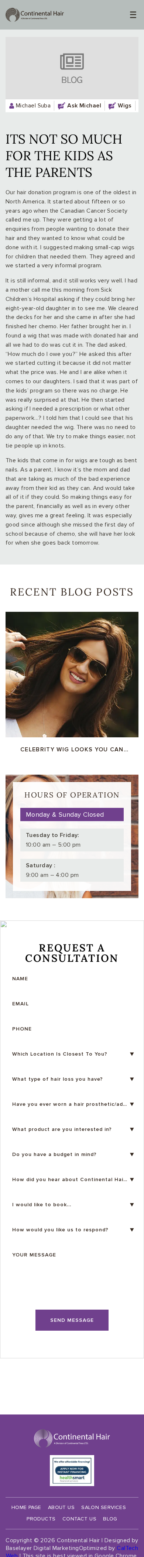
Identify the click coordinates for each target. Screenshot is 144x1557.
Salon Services (103, 1507)
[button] (127, 674)
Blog (110, 1519)
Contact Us (79, 1519)
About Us (61, 1507)
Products (41, 1519)
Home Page (26, 1507)
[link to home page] (35, 15)
